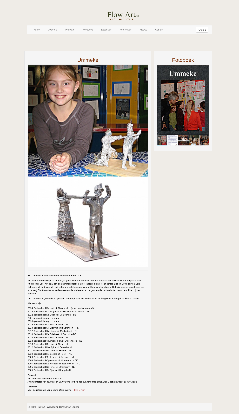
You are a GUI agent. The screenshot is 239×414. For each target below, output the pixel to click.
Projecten (70, 29)
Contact (159, 29)
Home (36, 29)
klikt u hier (79, 390)
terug (203, 30)
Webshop (88, 29)
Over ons (52, 29)
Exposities (106, 29)
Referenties (126, 29)
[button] (206, 68)
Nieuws (143, 29)
